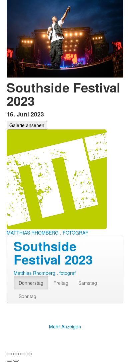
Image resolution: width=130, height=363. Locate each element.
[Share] (16, 354)
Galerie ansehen (26, 125)
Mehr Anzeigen (65, 326)
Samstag (87, 282)
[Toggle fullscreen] (22, 354)
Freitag (60, 282)
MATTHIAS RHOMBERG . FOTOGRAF (47, 232)
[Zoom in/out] (29, 354)
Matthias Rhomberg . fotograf (45, 273)
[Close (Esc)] (9, 354)
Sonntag (27, 296)
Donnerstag (31, 282)
